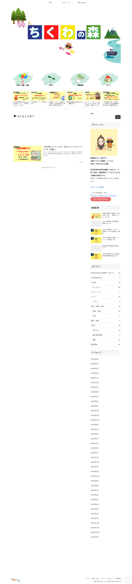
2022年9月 (95, 481)
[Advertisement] (48, 131)
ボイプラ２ (106, 287)
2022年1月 (95, 518)
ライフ (105, 297)
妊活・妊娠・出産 (105, 306)
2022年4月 (95, 504)
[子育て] (51, 80)
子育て (105, 325)
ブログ (106, 301)
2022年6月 (95, 495)
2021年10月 (95, 532)
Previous (11, 99)
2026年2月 (95, 373)
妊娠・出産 (106, 311)
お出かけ (106, 330)
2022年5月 (95, 500)
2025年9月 (95, 387)
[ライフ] (109, 80)
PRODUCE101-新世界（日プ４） (105, 273)
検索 (92, 113)
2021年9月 (95, 537)
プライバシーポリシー (107, 578)
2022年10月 (95, 476)
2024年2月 (95, 453)
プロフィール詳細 (96, 187)
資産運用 (105, 344)
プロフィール (105, 292)
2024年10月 (95, 420)
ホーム (88, 578)
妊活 (106, 316)
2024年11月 (95, 415)
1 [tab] (65, 109)
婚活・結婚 (105, 320)
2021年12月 (95, 523)
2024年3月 (95, 448)
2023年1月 (95, 467)
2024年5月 (95, 439)
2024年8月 (95, 425)
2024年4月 (95, 443)
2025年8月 (95, 392)
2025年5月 (95, 401)
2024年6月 (95, 434)
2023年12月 (95, 462)
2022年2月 (95, 514)
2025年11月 (95, 382)
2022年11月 (95, 471)
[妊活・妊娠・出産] (23, 80)
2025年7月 (95, 396)
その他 (105, 282)
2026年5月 (95, 359)
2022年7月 (95, 490)
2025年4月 (95, 406)
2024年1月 (95, 457)
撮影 (106, 340)
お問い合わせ (95, 578)
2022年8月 (95, 485)
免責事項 (118, 578)
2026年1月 (95, 378)
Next (121, 99)
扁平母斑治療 (106, 335)
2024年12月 (95, 410)
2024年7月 (95, 429)
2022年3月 (95, 509)
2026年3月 (95, 368)
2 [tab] (67, 109)
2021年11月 (95, 528)
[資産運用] (80, 80)
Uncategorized (105, 278)
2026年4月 (95, 364)
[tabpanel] (21, 99)
